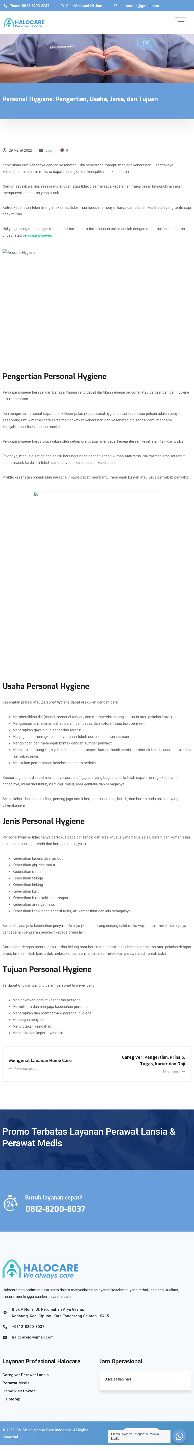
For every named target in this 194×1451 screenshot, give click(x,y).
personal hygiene (37, 235)
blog (48, 150)
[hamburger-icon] (180, 22)
